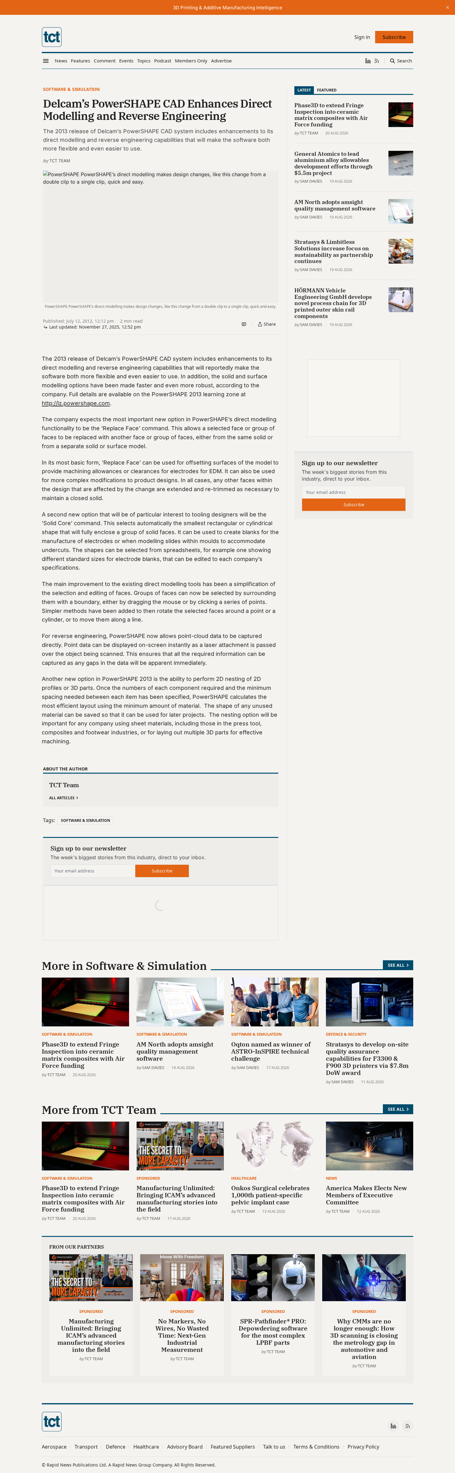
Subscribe (162, 871)
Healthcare (244, 1178)
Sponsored (148, 1178)
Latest (304, 90)
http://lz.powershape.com (76, 403)
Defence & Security (346, 1034)
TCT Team (60, 160)
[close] (448, 7)
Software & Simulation (71, 89)
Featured (326, 90)
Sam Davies (311, 181)
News (331, 1178)
